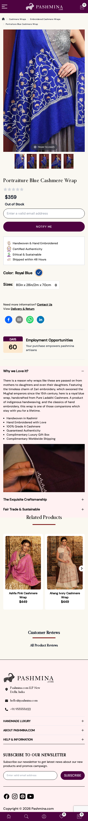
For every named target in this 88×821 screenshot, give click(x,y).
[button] (82, 568)
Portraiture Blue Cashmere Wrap (22, 24)
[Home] (3, 18)
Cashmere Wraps (17, 19)
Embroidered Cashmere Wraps (45, 19)
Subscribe (72, 775)
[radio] (39, 272)
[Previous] (6, 91)
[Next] (81, 91)
